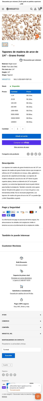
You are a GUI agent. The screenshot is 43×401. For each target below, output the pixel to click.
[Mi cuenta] (35, 9)
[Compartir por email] (39, 154)
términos (4, 396)
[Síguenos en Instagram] (11, 374)
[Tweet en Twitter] (35, 154)
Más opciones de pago (21, 147)
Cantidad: (5, 129)
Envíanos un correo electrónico (21, 278)
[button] (38, 396)
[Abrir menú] (3, 9)
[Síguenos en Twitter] (7, 374)
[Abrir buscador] (31, 9)
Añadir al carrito (22, 136)
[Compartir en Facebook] (28, 154)
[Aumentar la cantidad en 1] (23, 129)
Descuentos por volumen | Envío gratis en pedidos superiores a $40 (21, 3)
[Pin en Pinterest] (32, 154)
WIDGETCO (6, 79)
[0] (39, 9)
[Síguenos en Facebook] (3, 374)
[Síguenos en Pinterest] (14, 374)
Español (5, 365)
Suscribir (8, 355)
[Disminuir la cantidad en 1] (12, 129)
